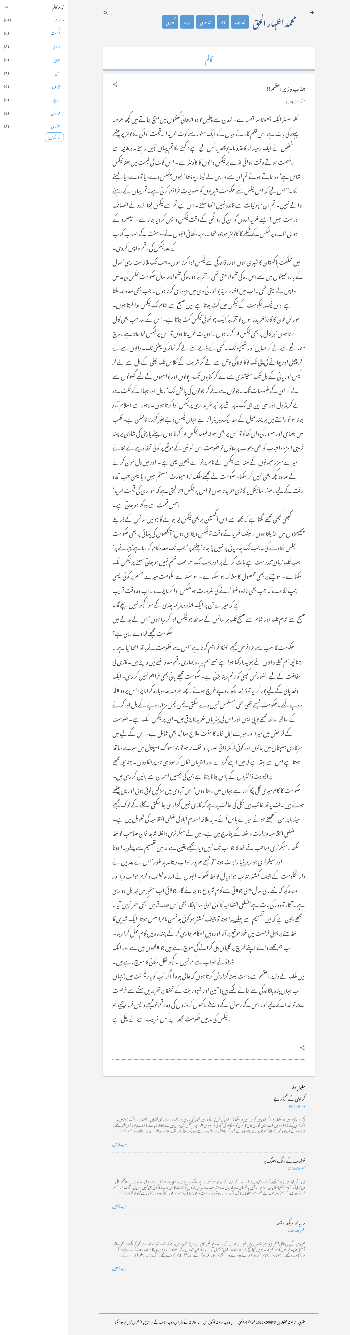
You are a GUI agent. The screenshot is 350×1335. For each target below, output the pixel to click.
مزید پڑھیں (119, 1143)
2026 (59, 19)
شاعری (205, 22)
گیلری (170, 22)
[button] (115, 84)
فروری (55, 112)
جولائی (56, 45)
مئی (57, 72)
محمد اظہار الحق (274, 21)
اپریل (56, 85)
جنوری (55, 125)
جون (57, 59)
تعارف (240, 22)
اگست (55, 32)
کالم (223, 22)
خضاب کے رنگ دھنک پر (284, 1160)
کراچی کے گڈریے (289, 1098)
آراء (187, 22)
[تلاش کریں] (106, 13)
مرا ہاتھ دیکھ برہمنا (290, 1222)
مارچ (56, 99)
